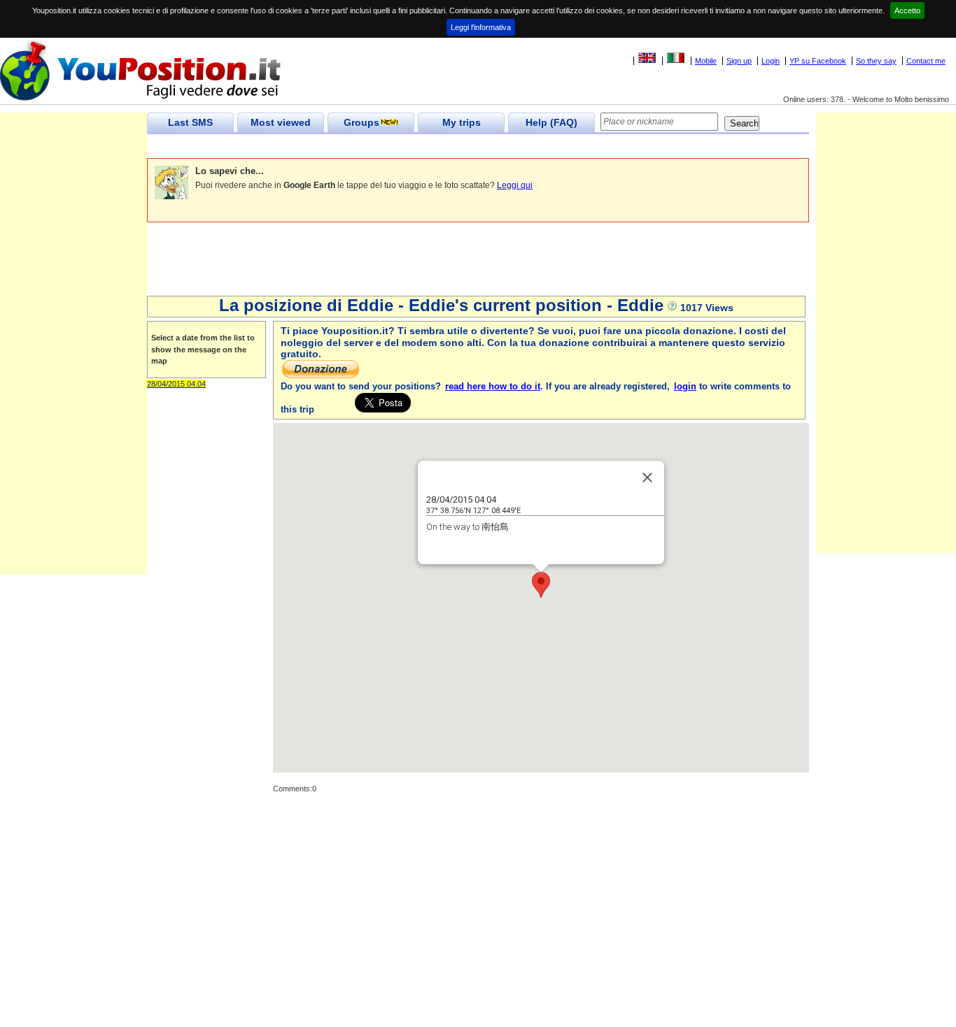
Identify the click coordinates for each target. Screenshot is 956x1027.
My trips (461, 122)
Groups (361, 122)
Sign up (739, 61)
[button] (541, 585)
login (685, 386)
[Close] (647, 477)
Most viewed (281, 122)
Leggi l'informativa (481, 27)
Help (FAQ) (551, 122)
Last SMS (190, 122)
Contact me (926, 61)
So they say (876, 61)
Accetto (907, 10)
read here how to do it (492, 386)
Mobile (706, 61)
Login (770, 61)
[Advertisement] (401, 146)
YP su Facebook (817, 61)
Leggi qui (515, 185)
